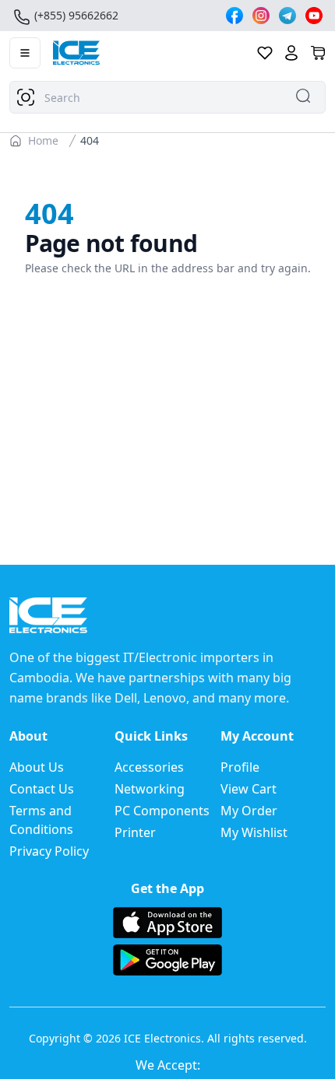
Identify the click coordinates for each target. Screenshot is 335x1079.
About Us (36, 767)
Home (43, 140)
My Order (248, 810)
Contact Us (41, 788)
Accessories (149, 767)
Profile (239, 767)
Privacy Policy (49, 851)
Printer (135, 832)
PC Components (162, 810)
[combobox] (167, 97)
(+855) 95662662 (76, 15)
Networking (150, 788)
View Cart (248, 788)
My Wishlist (253, 832)
